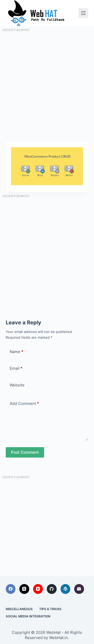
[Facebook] (11, 589)
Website (17, 384)
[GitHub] (52, 589)
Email (16, 368)
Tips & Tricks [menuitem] (50, 609)
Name (16, 351)
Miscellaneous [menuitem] (19, 609)
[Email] (79, 589)
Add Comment (24, 403)
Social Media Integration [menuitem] (28, 616)
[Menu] (83, 13)
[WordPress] (65, 589)
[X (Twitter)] (24, 589)
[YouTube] (38, 589)
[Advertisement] (47, 79)
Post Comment (25, 452)
